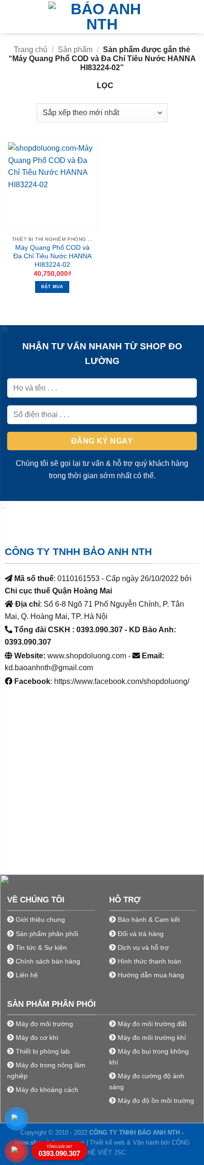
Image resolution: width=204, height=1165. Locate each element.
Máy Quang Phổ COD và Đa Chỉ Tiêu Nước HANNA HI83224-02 (52, 256)
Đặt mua (52, 286)
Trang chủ (30, 50)
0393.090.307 (59, 1151)
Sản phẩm (75, 50)
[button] (13, 16)
